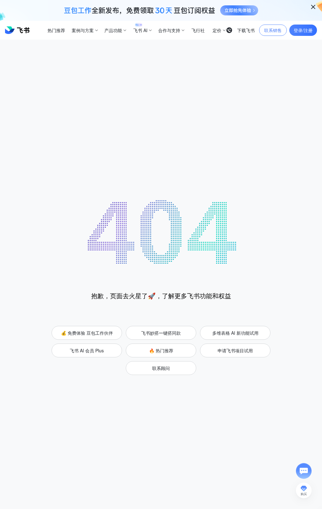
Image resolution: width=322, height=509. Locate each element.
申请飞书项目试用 (235, 350)
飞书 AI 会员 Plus (87, 350)
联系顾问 (161, 368)
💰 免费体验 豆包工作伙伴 (87, 333)
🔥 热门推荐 (161, 350)
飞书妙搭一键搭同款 (161, 333)
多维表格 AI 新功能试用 (235, 333)
